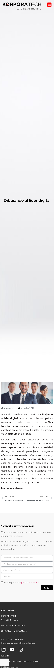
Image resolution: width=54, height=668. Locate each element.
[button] (49, 5)
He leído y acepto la (22, 582)
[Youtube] (12, 649)
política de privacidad (30, 582)
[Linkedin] (3, 649)
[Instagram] (21, 649)
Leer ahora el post (12, 488)
